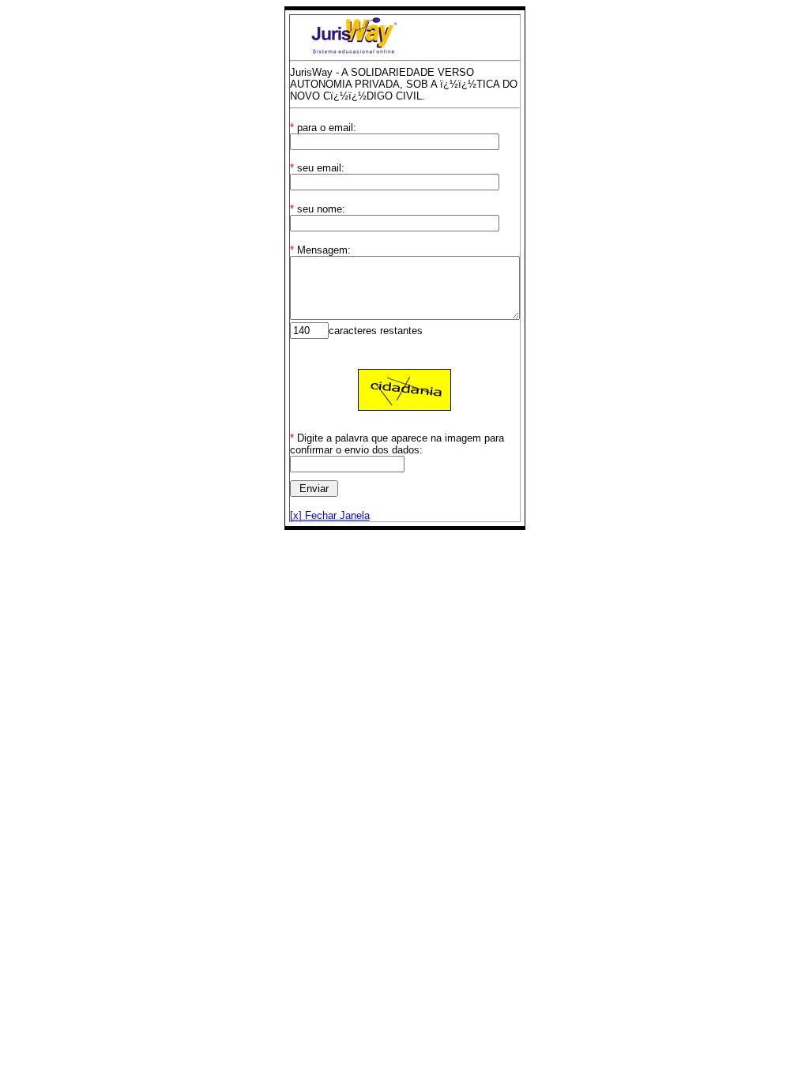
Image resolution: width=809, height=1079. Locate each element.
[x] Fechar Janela (330, 515)
